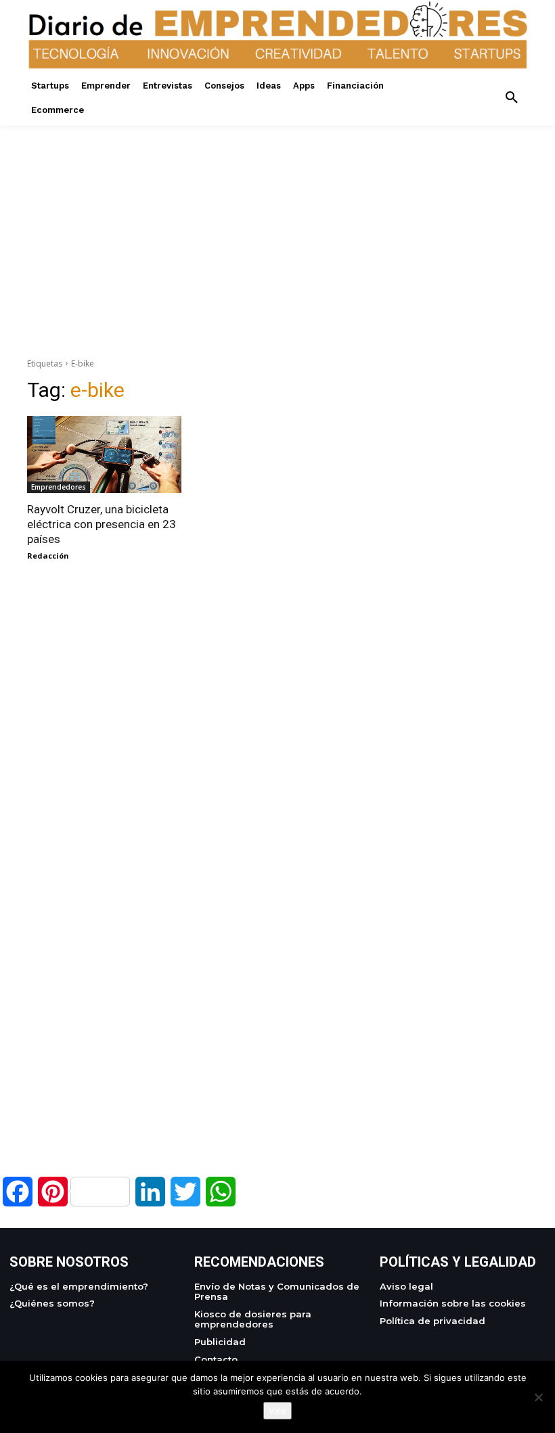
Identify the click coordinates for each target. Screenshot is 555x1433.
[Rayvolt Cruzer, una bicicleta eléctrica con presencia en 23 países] (104, 454)
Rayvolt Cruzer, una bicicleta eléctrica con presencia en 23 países (101, 524)
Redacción (48, 555)
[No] (538, 1397)
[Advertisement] (277, 220)
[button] (511, 98)
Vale (277, 1410)
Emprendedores (58, 487)
